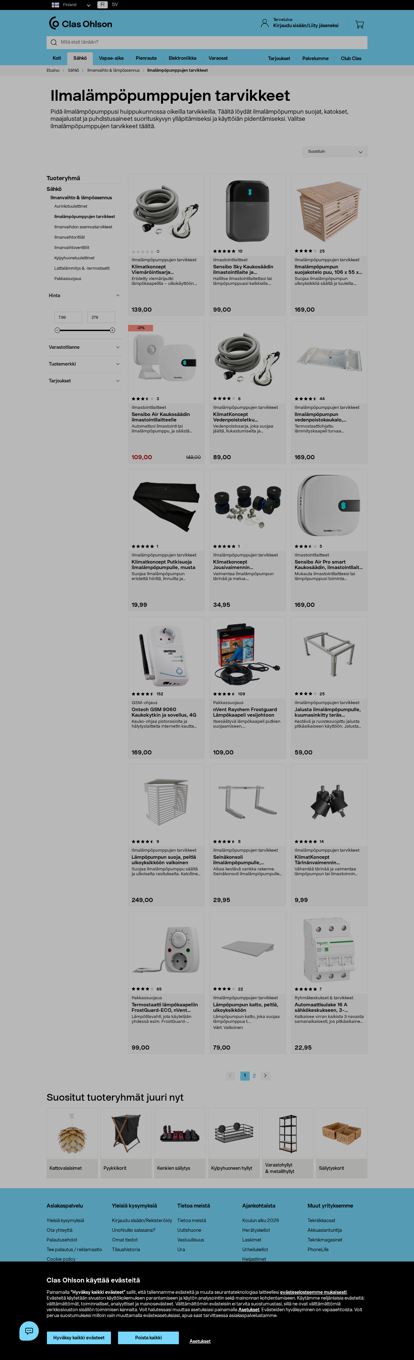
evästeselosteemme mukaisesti (313, 1292)
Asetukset (248, 1310)
